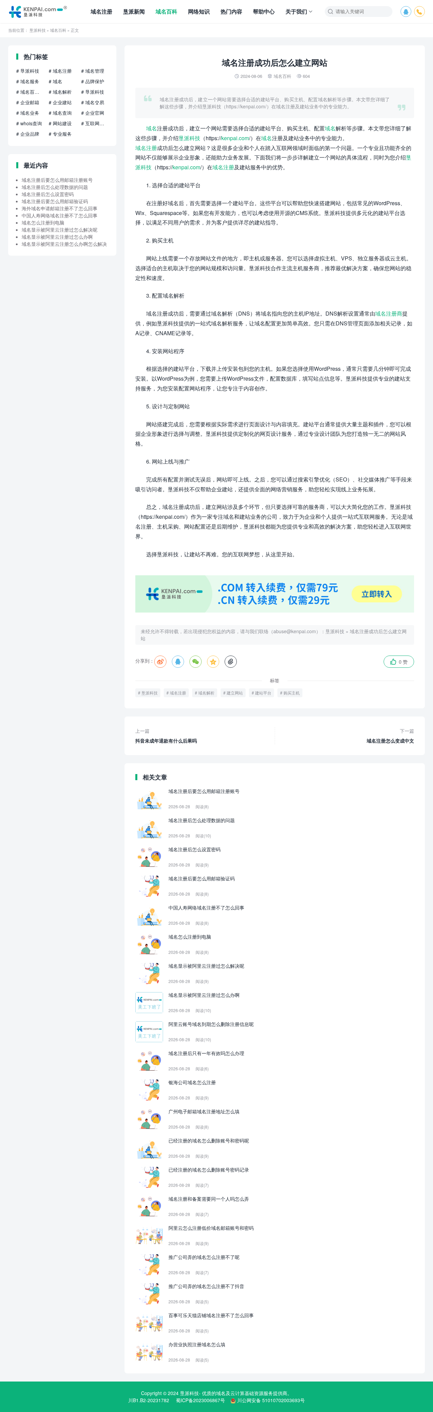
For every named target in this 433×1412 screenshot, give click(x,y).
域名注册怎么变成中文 (390, 735)
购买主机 (291, 693)
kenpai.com (235, 138)
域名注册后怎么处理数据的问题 (55, 187)
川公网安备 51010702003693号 (271, 1400)
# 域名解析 (60, 91)
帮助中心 (264, 11)
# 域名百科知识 (29, 91)
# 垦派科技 (27, 70)
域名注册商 (388, 313)
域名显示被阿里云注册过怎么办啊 (57, 236)
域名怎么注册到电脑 (43, 222)
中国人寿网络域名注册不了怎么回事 (59, 215)
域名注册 (101, 11)
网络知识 (199, 11)
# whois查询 (29, 123)
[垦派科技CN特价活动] (274, 610)
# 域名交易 (92, 102)
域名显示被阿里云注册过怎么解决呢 (59, 229)
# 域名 (55, 81)
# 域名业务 (27, 112)
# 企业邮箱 (27, 102)
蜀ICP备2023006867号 (200, 1400)
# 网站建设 (60, 123)
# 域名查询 (60, 112)
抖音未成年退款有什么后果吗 (166, 735)
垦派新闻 (134, 11)
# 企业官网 (92, 112)
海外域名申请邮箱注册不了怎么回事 (59, 208)
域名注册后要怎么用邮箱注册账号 (57, 179)
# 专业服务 (60, 133)
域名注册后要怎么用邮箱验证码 (55, 201)
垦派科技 (37, 30)
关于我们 (296, 11)
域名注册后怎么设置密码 (48, 194)
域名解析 (206, 693)
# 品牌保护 (92, 81)
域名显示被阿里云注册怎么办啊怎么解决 (64, 243)
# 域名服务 (27, 81)
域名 (151, 128)
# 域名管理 (92, 70)
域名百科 (166, 11)
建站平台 (263, 693)
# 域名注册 (60, 70)
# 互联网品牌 (94, 123)
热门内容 (231, 11)
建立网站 (235, 693)
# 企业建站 (60, 102)
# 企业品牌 (27, 133)
